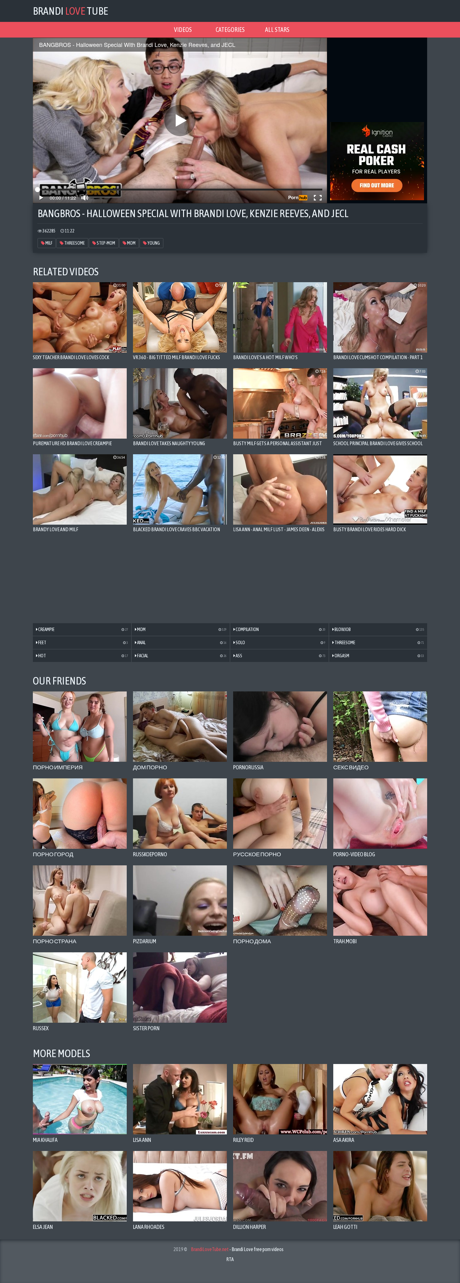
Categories (230, 29)
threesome (74, 243)
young (153, 243)
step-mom (105, 243)
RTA (230, 1259)
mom (130, 243)
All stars (277, 29)
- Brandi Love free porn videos (237, 1249)
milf (48, 243)
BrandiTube (70, 11)
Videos (183, 29)
